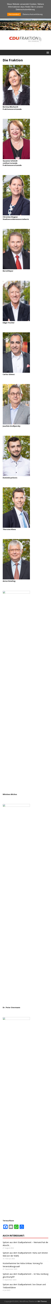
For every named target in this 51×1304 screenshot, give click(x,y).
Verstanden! (14, 14)
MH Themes (42, 1301)
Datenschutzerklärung (33, 14)
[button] (47, 52)
